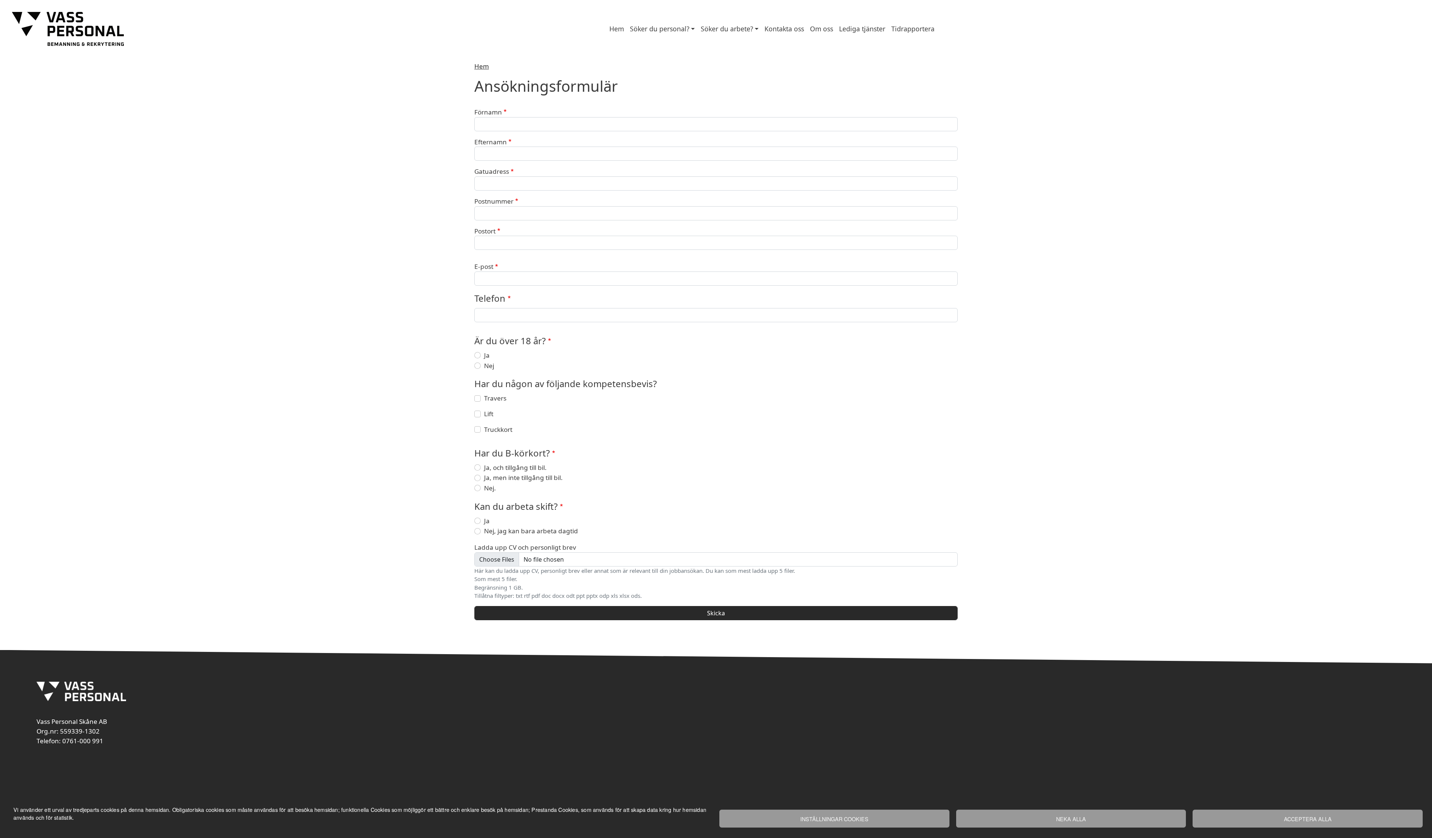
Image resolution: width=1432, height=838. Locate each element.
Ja (487, 355)
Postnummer (494, 201)
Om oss (821, 28)
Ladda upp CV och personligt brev (525, 547)
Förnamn (488, 112)
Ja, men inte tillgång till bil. (523, 477)
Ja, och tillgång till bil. (515, 467)
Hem (616, 28)
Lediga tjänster (862, 28)
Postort (485, 231)
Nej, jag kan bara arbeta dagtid (531, 531)
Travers (495, 398)
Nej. (490, 488)
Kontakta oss (784, 28)
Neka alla (1071, 819)
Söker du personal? (660, 28)
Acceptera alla (1308, 819)
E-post (483, 266)
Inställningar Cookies (834, 819)
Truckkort (498, 429)
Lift (488, 413)
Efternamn (490, 142)
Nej (489, 365)
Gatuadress (491, 171)
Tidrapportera (913, 28)
